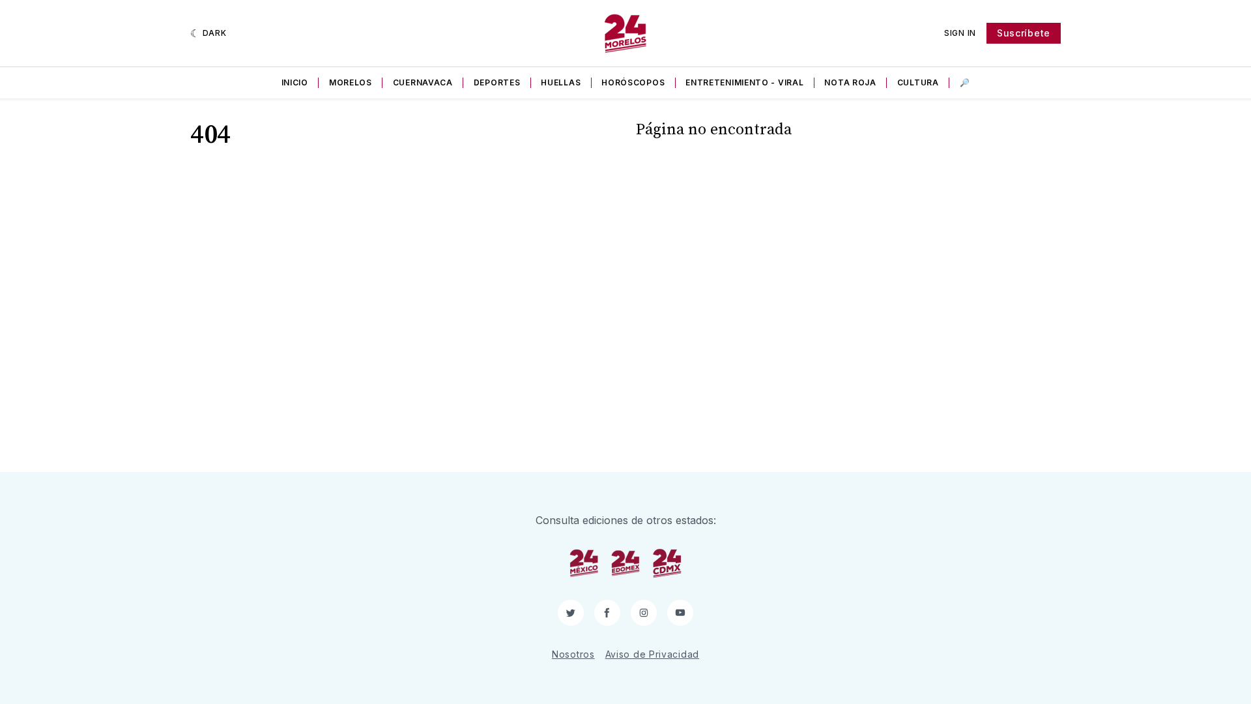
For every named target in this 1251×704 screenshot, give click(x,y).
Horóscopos (633, 82)
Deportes (497, 82)
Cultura (918, 82)
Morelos (350, 82)
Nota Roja (850, 82)
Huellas (561, 82)
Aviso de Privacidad (652, 654)
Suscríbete (1023, 32)
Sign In (960, 33)
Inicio (294, 82)
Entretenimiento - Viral (744, 82)
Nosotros (573, 654)
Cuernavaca (423, 82)
